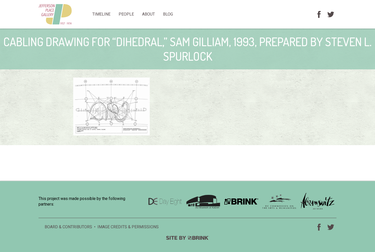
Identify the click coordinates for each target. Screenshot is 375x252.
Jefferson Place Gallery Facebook (319, 14)
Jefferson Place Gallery (63, 14)
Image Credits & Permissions (128, 226)
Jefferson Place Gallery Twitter (330, 14)
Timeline (101, 14)
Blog (168, 14)
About (148, 14)
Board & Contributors (68, 226)
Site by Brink (187, 238)
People (126, 14)
